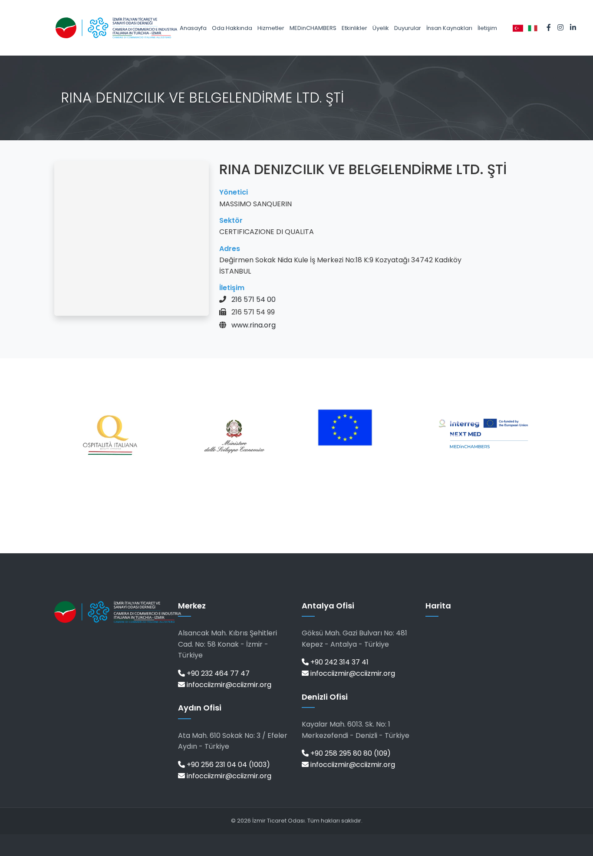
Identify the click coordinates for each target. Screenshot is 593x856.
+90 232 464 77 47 (217, 673)
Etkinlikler (354, 28)
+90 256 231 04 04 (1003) (227, 765)
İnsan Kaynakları (449, 28)
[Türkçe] (518, 27)
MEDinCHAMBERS (313, 28)
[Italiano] (532, 27)
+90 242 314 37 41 (339, 662)
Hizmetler (270, 28)
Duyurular (407, 28)
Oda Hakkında (232, 28)
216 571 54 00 (253, 299)
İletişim (487, 28)
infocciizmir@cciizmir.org (228, 685)
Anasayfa (193, 28)
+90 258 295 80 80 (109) (350, 753)
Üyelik (380, 28)
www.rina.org (253, 325)
